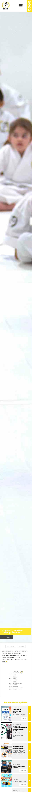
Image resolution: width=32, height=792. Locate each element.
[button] (21, 6)
